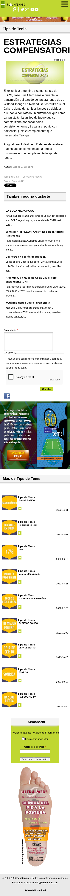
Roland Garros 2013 (14, 181)
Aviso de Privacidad (35, 890)
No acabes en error (28, 525)
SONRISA (23, 672)
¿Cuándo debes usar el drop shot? (28, 302)
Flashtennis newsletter (36, 739)
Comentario (11, 330)
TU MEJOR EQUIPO (28, 623)
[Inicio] (14, 3)
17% (21, 549)
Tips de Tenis (26, 497)
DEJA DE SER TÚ (27, 648)
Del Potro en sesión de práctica (26, 256)
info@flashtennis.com (46, 882)
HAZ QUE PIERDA (27, 697)
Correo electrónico (35, 747)
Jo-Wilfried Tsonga (32, 177)
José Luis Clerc (11, 177)
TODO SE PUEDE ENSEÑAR (32, 598)
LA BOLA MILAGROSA (20, 210)
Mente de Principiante (29, 574)
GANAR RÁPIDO (27, 500)
